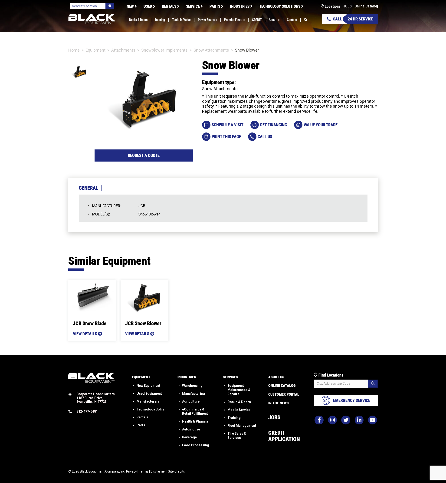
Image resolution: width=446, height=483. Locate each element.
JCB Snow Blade (89, 323)
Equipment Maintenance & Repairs (238, 390)
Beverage (189, 437)
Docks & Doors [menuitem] (138, 20)
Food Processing (195, 445)
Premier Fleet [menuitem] (233, 20)
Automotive (191, 429)
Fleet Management (241, 425)
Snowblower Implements (164, 50)
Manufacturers (148, 401)
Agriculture (191, 401)
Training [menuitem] (160, 20)
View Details (85, 333)
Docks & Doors (239, 402)
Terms (143, 471)
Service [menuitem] (193, 6)
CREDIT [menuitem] (257, 20)
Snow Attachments (211, 50)
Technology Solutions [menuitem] (279, 6)
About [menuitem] (272, 20)
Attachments (123, 50)
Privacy (131, 471)
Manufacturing (193, 393)
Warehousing (192, 385)
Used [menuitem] (148, 6)
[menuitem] (306, 20)
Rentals (142, 417)
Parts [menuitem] (215, 6)
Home (74, 50)
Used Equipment (149, 393)
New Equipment (148, 385)
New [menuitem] (130, 6)
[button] (245, 20)
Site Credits (176, 471)
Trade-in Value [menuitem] (181, 20)
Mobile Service (238, 410)
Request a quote (144, 155)
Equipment (95, 50)
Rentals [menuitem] (169, 6)
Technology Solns (150, 409)
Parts (141, 425)
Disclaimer (158, 471)
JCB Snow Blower (143, 323)
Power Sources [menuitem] (207, 20)
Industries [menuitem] (239, 6)
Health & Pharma (195, 421)
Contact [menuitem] (292, 20)
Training (234, 418)
